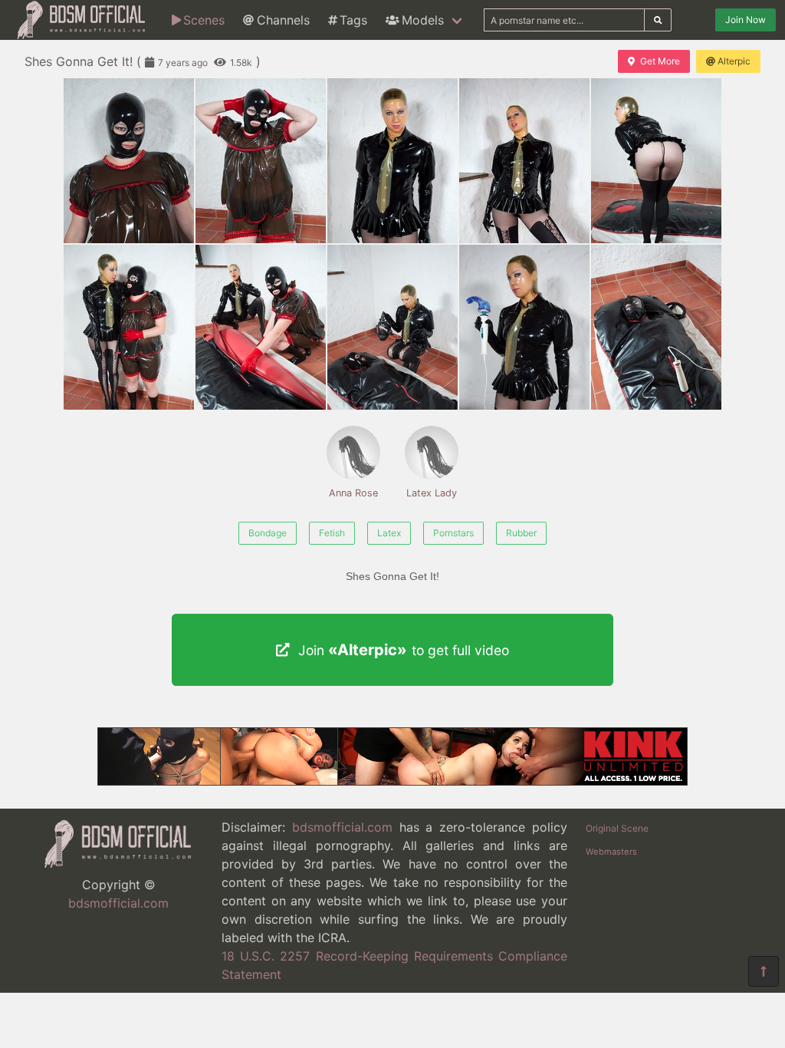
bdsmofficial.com (118, 903)
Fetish (332, 533)
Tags (353, 20)
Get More (660, 61)
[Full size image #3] (524, 160)
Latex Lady (431, 493)
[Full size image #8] (524, 327)
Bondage (267, 533)
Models (423, 20)
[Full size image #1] (260, 160)
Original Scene (617, 828)
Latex (389, 533)
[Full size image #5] (129, 327)
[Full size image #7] (392, 327)
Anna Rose (353, 493)
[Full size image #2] (392, 160)
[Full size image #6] (260, 327)
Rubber (521, 533)
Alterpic (734, 61)
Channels (283, 20)
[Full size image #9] (656, 327)
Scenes (204, 20)
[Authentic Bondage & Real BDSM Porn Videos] (392, 781)
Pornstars (453, 533)
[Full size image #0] (129, 160)
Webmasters (611, 851)
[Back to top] (763, 971)
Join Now (745, 19)
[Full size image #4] (656, 160)
